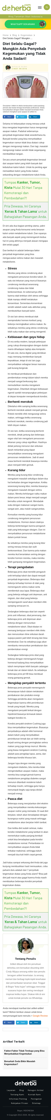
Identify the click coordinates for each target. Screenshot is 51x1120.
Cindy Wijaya (19, 69)
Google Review (40, 1016)
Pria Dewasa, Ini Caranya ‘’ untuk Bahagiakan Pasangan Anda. (25, 211)
